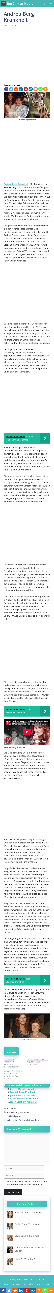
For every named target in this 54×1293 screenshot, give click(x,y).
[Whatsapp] (40, 89)
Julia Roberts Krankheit (22, 1095)
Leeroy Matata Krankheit (23, 1089)
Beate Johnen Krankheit (23, 1092)
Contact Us (39, 1279)
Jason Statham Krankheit (23, 1101)
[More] (45, 89)
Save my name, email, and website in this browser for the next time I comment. (27, 1183)
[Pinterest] (26, 89)
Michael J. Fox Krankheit (13, 1071)
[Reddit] (16, 89)
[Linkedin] (21, 89)
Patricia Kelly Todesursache (9, 1060)
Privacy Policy (16, 1279)
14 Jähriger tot (14, 1116)
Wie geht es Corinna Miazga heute (24, 1120)
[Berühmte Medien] (3, 3)
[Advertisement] (27, 55)
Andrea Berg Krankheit (16, 184)
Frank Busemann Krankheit (24, 1098)
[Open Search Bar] (43, 3)
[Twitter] (11, 89)
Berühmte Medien (21, 3)
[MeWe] (31, 89)
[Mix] (35, 89)
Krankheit (12, 1108)
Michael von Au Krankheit (37, 1059)
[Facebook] (6, 89)
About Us (28, 1279)
